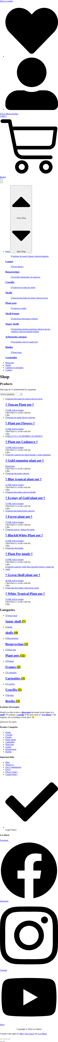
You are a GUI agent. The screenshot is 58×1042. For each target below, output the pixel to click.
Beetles (9, 347)
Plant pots (11, 303)
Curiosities (11, 357)
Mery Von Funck (26, 1034)
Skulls (8, 292)
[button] (17, 413)
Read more (10, 466)
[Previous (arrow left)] (1, 1041)
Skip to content (6, 1)
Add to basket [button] (18, 410)
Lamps (9, 261)
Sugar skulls (12, 323)
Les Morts (42, 1034)
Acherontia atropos (16, 336)
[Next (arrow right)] (4, 1041)
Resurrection (12, 271)
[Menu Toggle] (1, 180)
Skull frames (12, 313)
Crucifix (9, 282)
